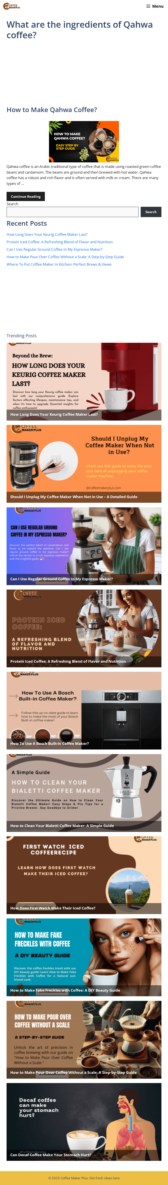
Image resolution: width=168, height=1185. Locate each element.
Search (12, 203)
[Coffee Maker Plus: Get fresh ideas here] (11, 6)
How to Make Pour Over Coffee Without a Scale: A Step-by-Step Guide (65, 256)
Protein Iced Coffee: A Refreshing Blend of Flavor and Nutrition (60, 241)
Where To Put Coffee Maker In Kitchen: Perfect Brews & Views (59, 264)
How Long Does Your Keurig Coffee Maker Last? (47, 234)
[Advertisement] (84, 73)
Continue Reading (25, 196)
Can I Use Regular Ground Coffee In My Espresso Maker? (54, 249)
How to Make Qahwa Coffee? (52, 109)
